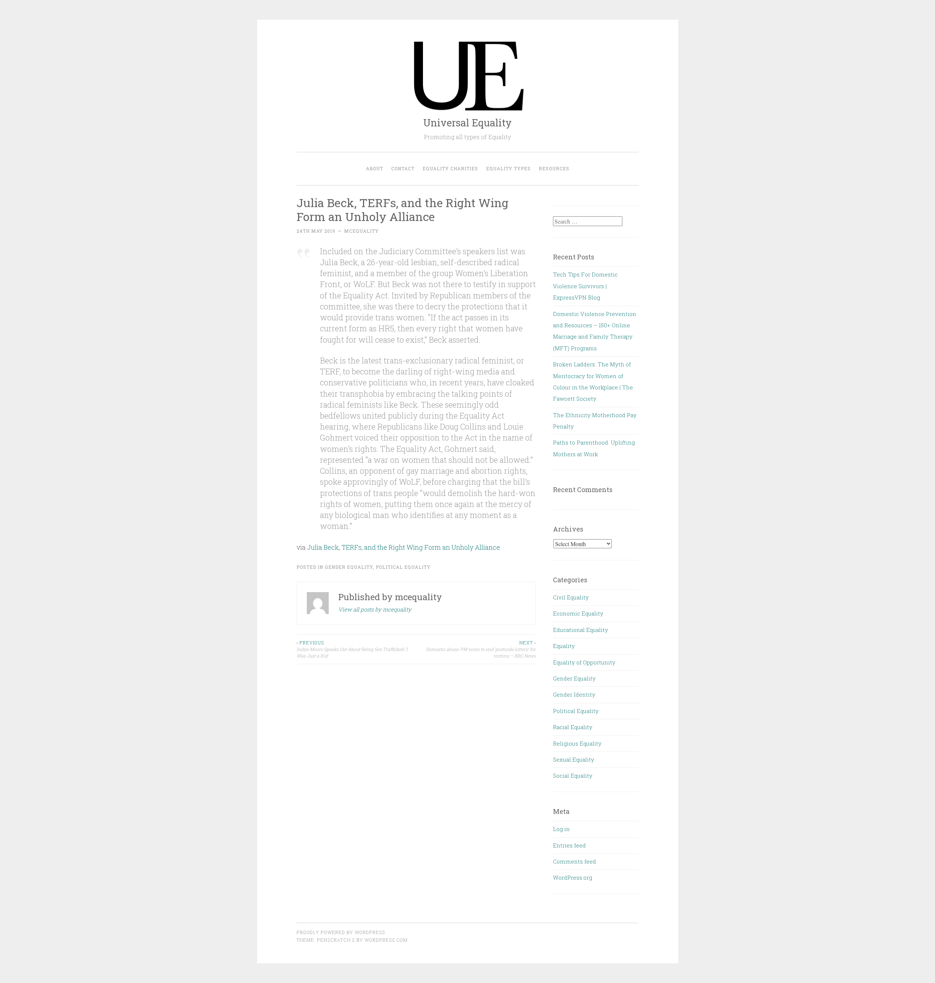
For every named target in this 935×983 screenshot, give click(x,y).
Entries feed (569, 845)
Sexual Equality (573, 759)
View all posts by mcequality (374, 609)
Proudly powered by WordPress (341, 932)
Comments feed (574, 861)
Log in (561, 828)
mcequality (361, 231)
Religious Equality (577, 743)
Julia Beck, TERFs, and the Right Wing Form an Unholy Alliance (403, 547)
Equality (564, 645)
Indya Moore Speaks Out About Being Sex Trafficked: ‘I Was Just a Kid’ (352, 649)
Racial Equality (572, 727)
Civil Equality (571, 597)
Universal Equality (467, 122)
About (374, 168)
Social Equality (572, 775)
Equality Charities (450, 168)
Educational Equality (580, 629)
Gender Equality (349, 567)
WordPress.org (572, 877)
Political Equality (403, 567)
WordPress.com (386, 940)
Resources (554, 168)
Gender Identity (574, 694)
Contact (403, 168)
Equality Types (508, 168)
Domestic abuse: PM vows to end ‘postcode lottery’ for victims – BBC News (481, 649)
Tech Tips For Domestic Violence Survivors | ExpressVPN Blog (585, 286)
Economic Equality (578, 613)
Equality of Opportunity (584, 662)
